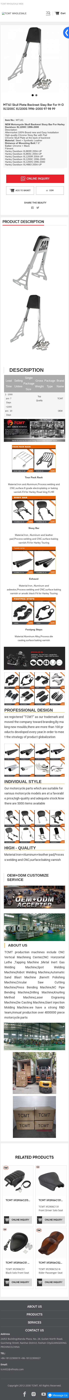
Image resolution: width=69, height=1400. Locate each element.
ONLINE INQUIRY (38, 178)
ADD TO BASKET (23, 191)
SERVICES (34, 1322)
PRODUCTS (34, 1314)
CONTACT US (34, 1330)
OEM (51, 191)
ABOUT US (34, 1306)
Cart (63, 13)
